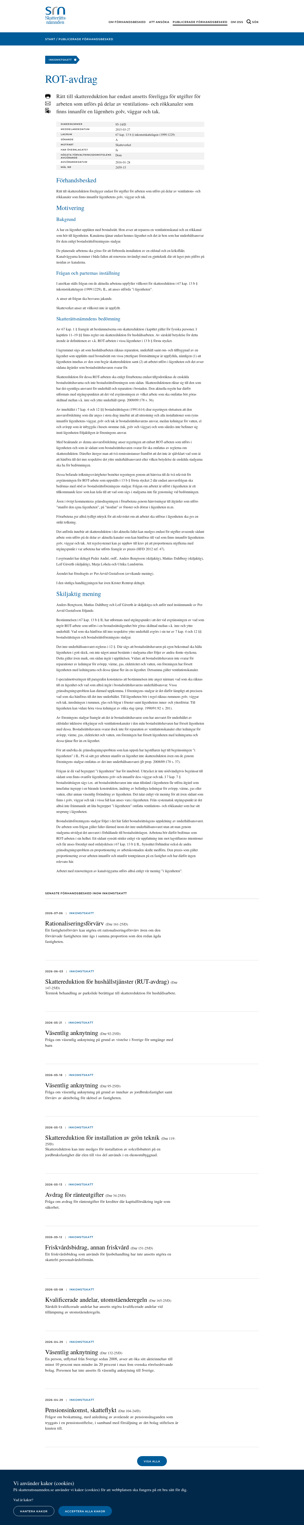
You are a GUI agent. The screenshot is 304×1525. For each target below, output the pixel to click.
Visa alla (152, 1461)
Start (50, 39)
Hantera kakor (34, 1511)
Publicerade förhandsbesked (200, 22)
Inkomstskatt (81, 913)
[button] (48, 96)
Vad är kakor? (23, 1499)
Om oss (237, 22)
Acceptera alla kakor (85, 1511)
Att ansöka (159, 22)
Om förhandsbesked (127, 22)
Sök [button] (255, 22)
